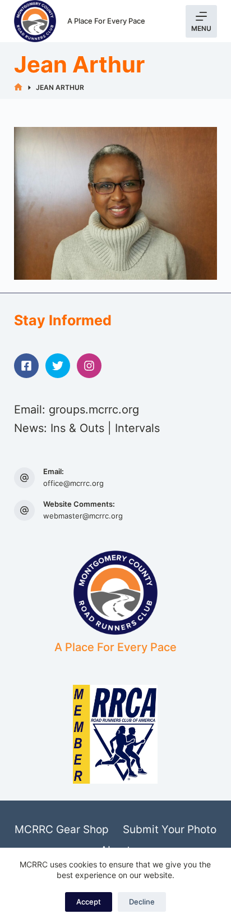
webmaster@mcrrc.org (83, 515)
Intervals (137, 428)
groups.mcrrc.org (94, 409)
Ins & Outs (77, 428)
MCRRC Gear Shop (62, 829)
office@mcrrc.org (73, 483)
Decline (142, 901)
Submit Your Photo (169, 829)
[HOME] (18, 87)
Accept (88, 901)
